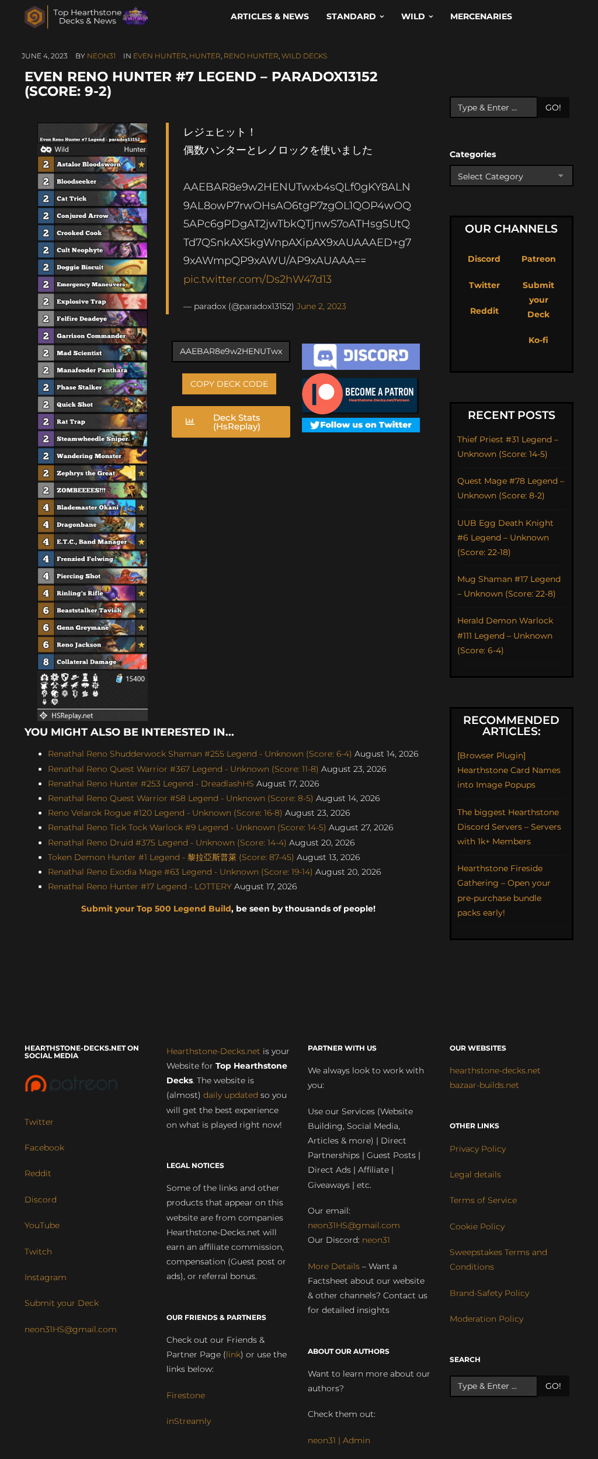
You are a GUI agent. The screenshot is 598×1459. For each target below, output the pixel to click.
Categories (473, 154)
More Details (334, 1266)
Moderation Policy (486, 1319)
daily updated (230, 1095)
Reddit (484, 311)
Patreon (538, 259)
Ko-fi (538, 340)
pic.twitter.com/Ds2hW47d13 (257, 279)
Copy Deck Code (229, 384)
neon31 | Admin (339, 1440)
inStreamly (188, 1421)
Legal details (475, 1174)
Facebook (44, 1147)
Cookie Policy (477, 1226)
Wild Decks (304, 55)
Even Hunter (159, 55)
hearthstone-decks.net (495, 1070)
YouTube (42, 1225)
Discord (484, 259)
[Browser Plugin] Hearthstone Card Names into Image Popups (509, 770)
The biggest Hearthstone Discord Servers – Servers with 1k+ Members (509, 827)
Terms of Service (483, 1200)
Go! (553, 107)
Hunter (205, 55)
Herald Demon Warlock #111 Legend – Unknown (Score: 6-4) (505, 635)
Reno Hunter (251, 55)
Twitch (38, 1251)
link (233, 1354)
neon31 (101, 55)
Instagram (46, 1277)
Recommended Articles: (511, 725)
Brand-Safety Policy (489, 1293)
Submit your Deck (538, 300)
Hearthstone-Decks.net (213, 1051)
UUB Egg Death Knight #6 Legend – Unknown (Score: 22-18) (505, 537)
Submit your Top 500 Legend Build (156, 908)
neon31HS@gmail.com (71, 1329)
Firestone (185, 1395)
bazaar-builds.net (484, 1085)
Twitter (484, 285)
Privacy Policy (478, 1148)
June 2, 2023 (321, 306)
